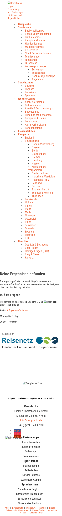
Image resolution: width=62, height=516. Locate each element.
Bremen (36, 157)
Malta (28, 212)
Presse (52, 508)
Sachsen (36, 186)
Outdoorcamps (33, 105)
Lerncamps (31, 121)
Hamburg (37, 160)
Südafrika (30, 234)
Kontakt (29, 257)
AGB (7, 508)
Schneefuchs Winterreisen (17, 510)
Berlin (35, 150)
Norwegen (30, 215)
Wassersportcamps (35, 66)
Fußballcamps (32, 37)
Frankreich (31, 199)
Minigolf (22, 513)
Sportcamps (24, 27)
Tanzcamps (31, 59)
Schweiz (29, 228)
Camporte (23, 134)
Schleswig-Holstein (42, 192)
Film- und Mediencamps (38, 115)
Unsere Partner (36, 513)
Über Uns (23, 241)
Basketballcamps (34, 30)
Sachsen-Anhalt (40, 189)
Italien (28, 205)
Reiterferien (31, 50)
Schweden (30, 225)
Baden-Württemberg (43, 144)
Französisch (31, 92)
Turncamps (31, 63)
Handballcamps (33, 43)
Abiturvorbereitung (35, 124)
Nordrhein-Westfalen (43, 176)
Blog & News (32, 254)
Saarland (37, 183)
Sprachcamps (25, 82)
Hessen (36, 163)
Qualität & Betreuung (36, 244)
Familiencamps (33, 128)
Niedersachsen (40, 173)
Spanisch (30, 95)
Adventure (52, 510)
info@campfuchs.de (17, 310)
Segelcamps (38, 72)
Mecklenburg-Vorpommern (37, 168)
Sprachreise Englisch (29, 489)
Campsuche (24, 24)
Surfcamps (38, 69)
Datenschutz (17, 508)
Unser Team (31, 247)
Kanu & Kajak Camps (43, 76)
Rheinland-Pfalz (40, 179)
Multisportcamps (34, 46)
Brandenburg (39, 153)
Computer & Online (35, 118)
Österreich (31, 218)
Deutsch (29, 85)
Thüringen (37, 196)
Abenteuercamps (34, 102)
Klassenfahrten (26, 131)
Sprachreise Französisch (29, 494)
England (29, 137)
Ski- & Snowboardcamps (38, 53)
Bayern (36, 147)
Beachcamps (32, 111)
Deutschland (32, 140)
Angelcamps (38, 79)
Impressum (30, 508)
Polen (28, 222)
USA (27, 238)
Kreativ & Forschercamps (39, 108)
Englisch (29, 89)
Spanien (29, 231)
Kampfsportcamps (35, 40)
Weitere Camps (26, 98)
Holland (29, 202)
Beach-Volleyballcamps (38, 33)
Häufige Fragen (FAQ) (37, 251)
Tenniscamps (32, 56)
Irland (28, 209)
